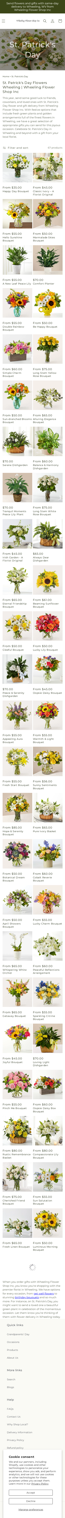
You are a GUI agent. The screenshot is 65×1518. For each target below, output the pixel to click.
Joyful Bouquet (13, 1062)
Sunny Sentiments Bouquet (45, 787)
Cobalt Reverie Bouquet (42, 879)
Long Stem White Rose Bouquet (44, 513)
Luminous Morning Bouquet (45, 1248)
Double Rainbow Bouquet (13, 328)
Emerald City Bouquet (47, 1428)
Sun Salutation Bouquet (42, 1202)
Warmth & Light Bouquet (43, 740)
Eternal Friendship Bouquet (15, 605)
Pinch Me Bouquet (15, 1108)
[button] (45, 21)
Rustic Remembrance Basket (17, 1156)
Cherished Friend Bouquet (14, 1202)
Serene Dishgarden (15, 465)
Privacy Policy (40, 1483)
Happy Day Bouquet (16, 191)
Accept (31, 1492)
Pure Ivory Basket (44, 831)
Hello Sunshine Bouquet (12, 239)
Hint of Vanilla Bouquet (42, 1294)
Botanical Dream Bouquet (14, 879)
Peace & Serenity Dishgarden (13, 694)
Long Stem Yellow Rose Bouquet (45, 374)
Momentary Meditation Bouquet (16, 1341)
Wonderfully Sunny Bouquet (45, 1341)
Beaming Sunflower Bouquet (46, 605)
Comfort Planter (43, 283)
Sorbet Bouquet (13, 1385)
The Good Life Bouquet (12, 1430)
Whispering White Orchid (15, 971)
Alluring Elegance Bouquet (44, 421)
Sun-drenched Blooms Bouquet (17, 421)
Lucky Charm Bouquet (47, 923)
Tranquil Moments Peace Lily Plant (14, 513)
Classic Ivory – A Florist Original (43, 193)
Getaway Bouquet (14, 1016)
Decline (30, 1501)
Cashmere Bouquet (45, 1385)
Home (6, 76)
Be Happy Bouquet (45, 326)
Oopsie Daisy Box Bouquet (44, 1110)
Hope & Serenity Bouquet (13, 833)
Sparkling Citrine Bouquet (44, 1017)
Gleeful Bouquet (13, 649)
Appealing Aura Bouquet (13, 740)
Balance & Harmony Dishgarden (46, 467)
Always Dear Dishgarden (41, 559)
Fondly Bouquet (13, 1292)
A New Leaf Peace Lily (17, 283)
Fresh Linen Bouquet (16, 1246)
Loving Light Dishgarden (41, 1064)
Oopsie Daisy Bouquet (47, 692)
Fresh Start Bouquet (16, 785)
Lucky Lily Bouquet (45, 649)
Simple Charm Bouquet (12, 374)
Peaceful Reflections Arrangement (46, 971)
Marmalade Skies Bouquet (44, 239)
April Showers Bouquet (12, 925)
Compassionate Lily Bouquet (46, 1156)
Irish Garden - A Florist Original (13, 559)
